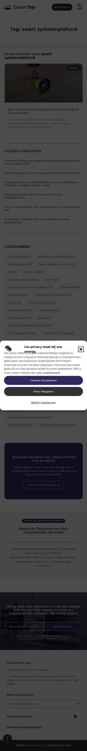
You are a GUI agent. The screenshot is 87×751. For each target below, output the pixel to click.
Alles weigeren (43, 391)
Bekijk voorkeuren (43, 402)
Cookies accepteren (43, 380)
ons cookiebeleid (48, 372)
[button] (81, 349)
